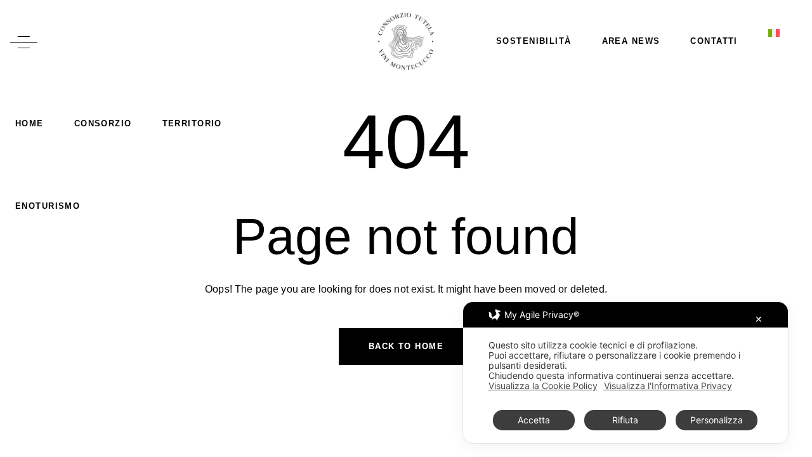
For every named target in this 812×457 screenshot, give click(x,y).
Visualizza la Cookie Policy (543, 386)
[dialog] (625, 372)
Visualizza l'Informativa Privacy (668, 386)
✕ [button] (759, 319)
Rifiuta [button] (625, 419)
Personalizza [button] (716, 419)
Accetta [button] (534, 419)
